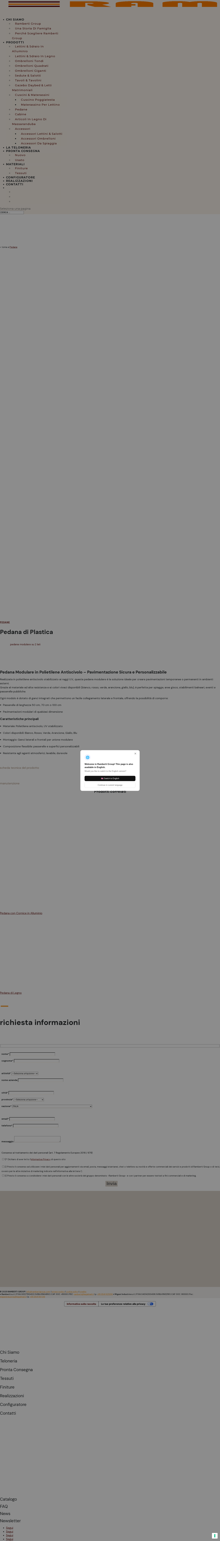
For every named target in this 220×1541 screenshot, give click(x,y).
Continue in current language (110, 785)
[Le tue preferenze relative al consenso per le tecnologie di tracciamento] (215, 1536)
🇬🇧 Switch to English (110, 778)
